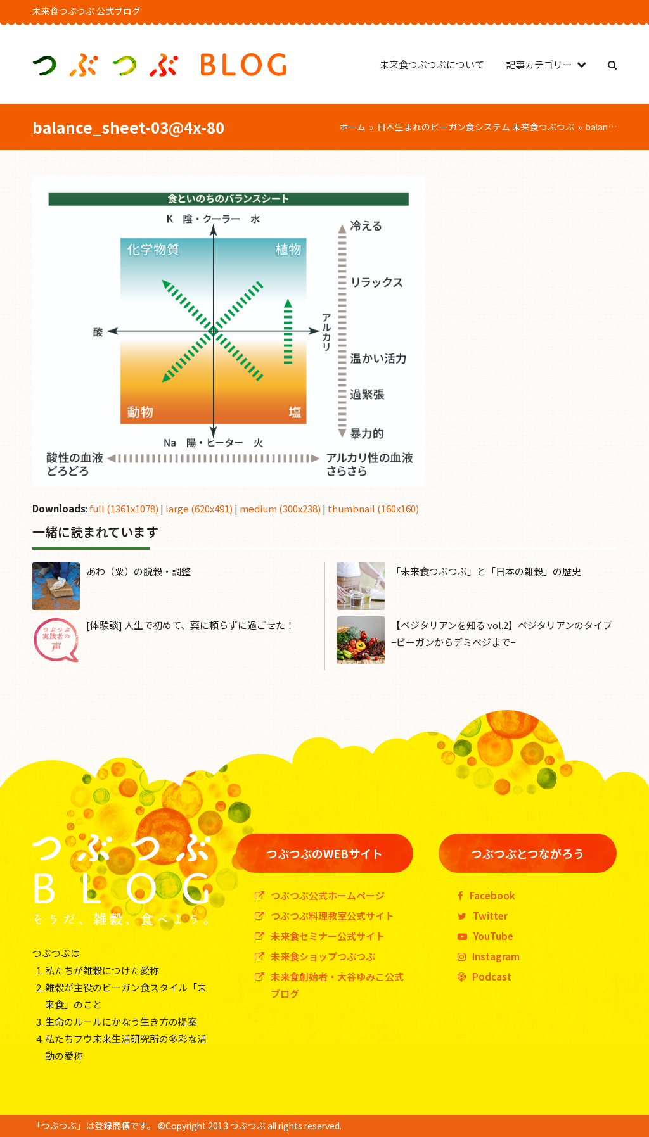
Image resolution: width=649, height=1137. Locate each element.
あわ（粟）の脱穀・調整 (138, 571)
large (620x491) (199, 508)
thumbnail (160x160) (373, 508)
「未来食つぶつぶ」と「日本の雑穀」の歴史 (486, 571)
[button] (612, 64)
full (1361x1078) (123, 508)
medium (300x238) (280, 508)
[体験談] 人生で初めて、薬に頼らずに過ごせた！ (190, 625)
